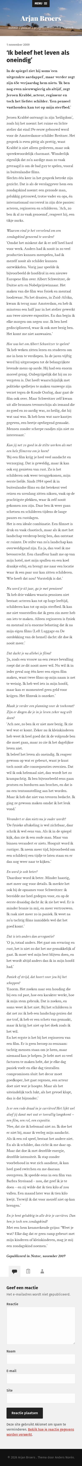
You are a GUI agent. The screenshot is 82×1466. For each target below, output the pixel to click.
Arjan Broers (41, 18)
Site (10, 1390)
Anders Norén (64, 1457)
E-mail (11, 1371)
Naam (11, 1351)
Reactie (12, 1304)
